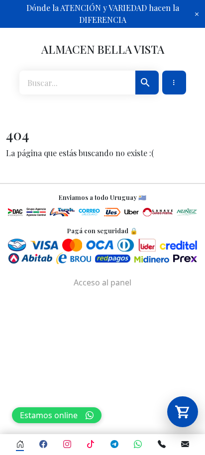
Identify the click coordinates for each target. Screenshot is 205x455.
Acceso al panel (102, 282)
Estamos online (49, 415)
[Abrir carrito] (182, 411)
